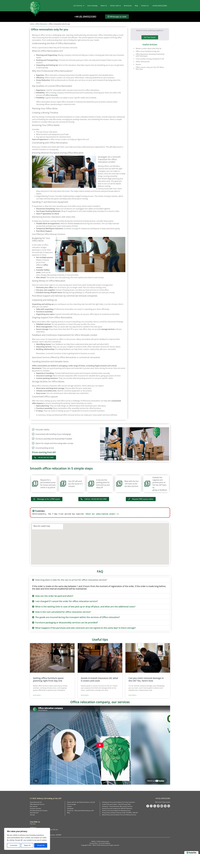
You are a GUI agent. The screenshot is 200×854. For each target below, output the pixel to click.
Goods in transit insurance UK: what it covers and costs (99, 679)
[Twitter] (158, 806)
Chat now (32, 824)
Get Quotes (70, 808)
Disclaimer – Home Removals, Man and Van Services (117, 806)
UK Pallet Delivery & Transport (39, 810)
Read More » (37, 695)
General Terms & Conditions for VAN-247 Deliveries (117, 808)
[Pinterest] (165, 806)
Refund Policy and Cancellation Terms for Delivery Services (119, 815)
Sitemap (32, 815)
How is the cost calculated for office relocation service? (63, 611)
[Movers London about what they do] (134, 48)
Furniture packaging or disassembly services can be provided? (66, 622)
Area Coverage (92, 6)
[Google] (168, 806)
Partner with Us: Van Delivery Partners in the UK (81, 802)
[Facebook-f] (147, 806)
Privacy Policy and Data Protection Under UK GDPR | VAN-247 (120, 813)
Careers (69, 806)
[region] (27, 839)
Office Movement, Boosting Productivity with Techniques (150, 55)
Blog (136, 6)
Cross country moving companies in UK (150, 59)
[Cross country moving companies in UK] (134, 59)
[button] (100, 580)
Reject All (27, 845)
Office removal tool (143, 62)
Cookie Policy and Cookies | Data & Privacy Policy (116, 804)
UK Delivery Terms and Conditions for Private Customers (118, 802)
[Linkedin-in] (154, 806)
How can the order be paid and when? (54, 596)
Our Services (77, 6)
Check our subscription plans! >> (102, 514)
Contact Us (145, 6)
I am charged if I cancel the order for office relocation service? (66, 601)
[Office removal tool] (134, 62)
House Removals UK (36, 802)
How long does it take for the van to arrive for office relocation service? (71, 579)
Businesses (128, 6)
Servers (138, 64)
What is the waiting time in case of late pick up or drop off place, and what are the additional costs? (85, 606)
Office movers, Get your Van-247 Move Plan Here (150, 68)
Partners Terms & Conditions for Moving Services (116, 810)
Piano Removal (34, 813)
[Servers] (134, 64)
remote (77, 223)
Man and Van (34, 806)
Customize (13, 845)
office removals (51, 95)
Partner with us (115, 6)
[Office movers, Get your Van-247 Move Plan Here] (134, 68)
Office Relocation (41, 24)
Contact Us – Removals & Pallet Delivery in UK (80, 810)
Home (32, 24)
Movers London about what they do (148, 48)
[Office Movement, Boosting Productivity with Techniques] (134, 55)
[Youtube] (161, 806)
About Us (104, 6)
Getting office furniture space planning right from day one (48, 679)
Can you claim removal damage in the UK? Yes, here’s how (146, 679)
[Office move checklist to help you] (134, 51)
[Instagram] (151, 806)
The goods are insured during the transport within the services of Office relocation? (77, 617)
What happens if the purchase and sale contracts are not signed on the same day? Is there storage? (85, 627)
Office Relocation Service (37, 804)
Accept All (40, 845)
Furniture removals (35, 808)
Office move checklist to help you (148, 51)
